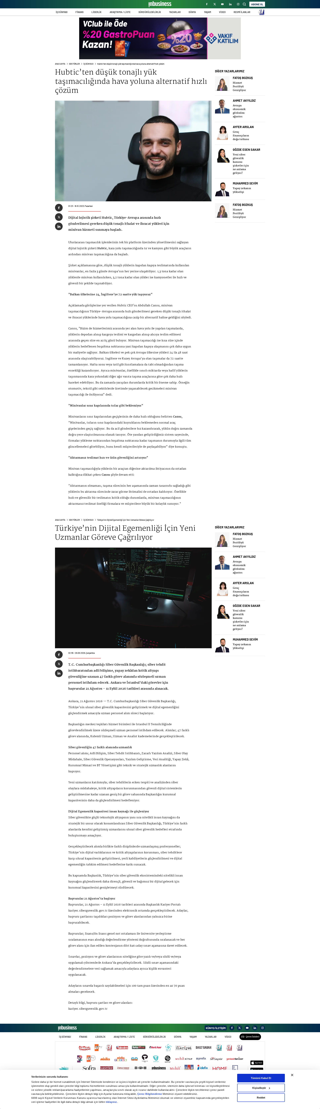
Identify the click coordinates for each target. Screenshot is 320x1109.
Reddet (261, 1097)
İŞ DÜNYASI (62, 12)
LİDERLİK (97, 12)
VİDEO (222, 12)
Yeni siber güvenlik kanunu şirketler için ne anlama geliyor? (241, 164)
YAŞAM (207, 12)
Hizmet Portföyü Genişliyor (239, 86)
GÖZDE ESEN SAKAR (246, 149)
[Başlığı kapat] (292, 1075)
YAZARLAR (175, 12)
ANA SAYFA (60, 64)
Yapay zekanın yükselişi (242, 190)
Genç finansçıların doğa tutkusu (241, 135)
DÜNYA (192, 12)
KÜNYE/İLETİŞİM (216, 1028)
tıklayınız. (112, 1101)
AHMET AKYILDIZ (244, 100)
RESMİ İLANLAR (242, 12)
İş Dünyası (88, 64)
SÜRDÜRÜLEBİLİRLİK (149, 12)
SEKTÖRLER (74, 64)
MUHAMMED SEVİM (245, 183)
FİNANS (80, 12)
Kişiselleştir (259, 1087)
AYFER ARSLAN (243, 127)
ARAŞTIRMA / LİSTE (120, 12)
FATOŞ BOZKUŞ (243, 77)
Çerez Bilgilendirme (150, 1093)
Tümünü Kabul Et (261, 1078)
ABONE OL (257, 4)
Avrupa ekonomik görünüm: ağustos (239, 111)
